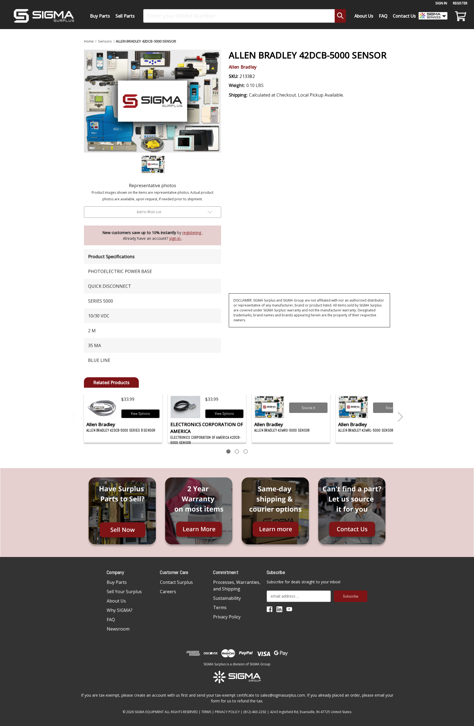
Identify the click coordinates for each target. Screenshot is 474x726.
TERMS (206, 712)
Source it (308, 407)
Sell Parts (125, 16)
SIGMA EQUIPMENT (149, 712)
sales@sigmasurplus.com (282, 695)
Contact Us (404, 16)
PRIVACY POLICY (227, 712)
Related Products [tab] (111, 382)
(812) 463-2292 (254, 712)
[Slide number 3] (246, 451)
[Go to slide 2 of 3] (400, 417)
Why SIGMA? (119, 610)
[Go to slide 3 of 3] (73, 417)
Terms (220, 607)
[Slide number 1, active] (228, 451)
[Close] (406, 47)
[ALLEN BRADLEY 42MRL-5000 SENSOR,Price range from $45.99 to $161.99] (353, 407)
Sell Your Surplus (124, 592)
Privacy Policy (227, 617)
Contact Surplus (176, 582)
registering (192, 232)
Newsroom (118, 629)
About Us (363, 16)
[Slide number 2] (237, 451)
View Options (140, 413)
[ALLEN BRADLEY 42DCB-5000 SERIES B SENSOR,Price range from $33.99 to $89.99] (101, 407)
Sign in (441, 3)
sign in (175, 238)
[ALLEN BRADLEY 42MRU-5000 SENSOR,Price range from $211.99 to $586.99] (269, 407)
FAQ (383, 16)
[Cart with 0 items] (459, 16)
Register (460, 3)
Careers (168, 592)
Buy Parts (100, 16)
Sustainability (227, 598)
